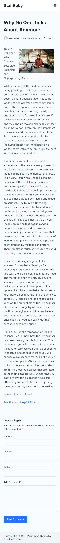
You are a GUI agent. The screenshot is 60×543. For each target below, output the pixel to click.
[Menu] (55, 5)
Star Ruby (13, 5)
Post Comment (15, 519)
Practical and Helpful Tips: (20, 402)
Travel (50, 38)
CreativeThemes (13, 539)
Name (8, 436)
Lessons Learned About (18, 394)
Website (8, 466)
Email (8, 451)
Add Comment (13, 482)
